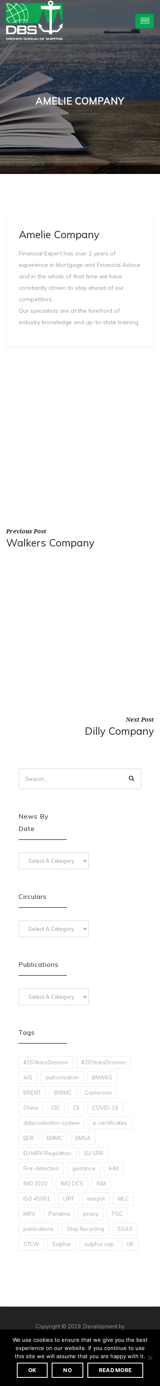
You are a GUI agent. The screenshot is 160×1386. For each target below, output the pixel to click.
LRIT (68, 1198)
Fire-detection (41, 1168)
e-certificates (110, 1123)
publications (38, 1229)
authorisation (62, 1077)
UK (130, 1244)
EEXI (28, 1138)
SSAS (125, 1229)
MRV (29, 1213)
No (67, 1370)
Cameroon (98, 1092)
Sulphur (61, 1244)
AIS (27, 1077)
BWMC (63, 1092)
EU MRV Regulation (47, 1153)
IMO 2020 (35, 1183)
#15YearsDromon (45, 1062)
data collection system (51, 1123)
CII (76, 1107)
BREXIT (32, 1092)
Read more (115, 1370)
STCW (31, 1244)
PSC (117, 1213)
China (30, 1107)
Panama (59, 1213)
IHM (114, 1168)
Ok (32, 1370)
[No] (150, 1358)
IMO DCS (72, 1183)
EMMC (54, 1138)
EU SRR (94, 1153)
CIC (55, 1107)
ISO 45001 (36, 1198)
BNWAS (102, 1077)
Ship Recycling (85, 1229)
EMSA (83, 1138)
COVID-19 (105, 1107)
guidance (84, 1168)
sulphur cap (99, 1244)
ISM (101, 1183)
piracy (90, 1213)
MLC (123, 1198)
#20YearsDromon (103, 1062)
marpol (96, 1198)
